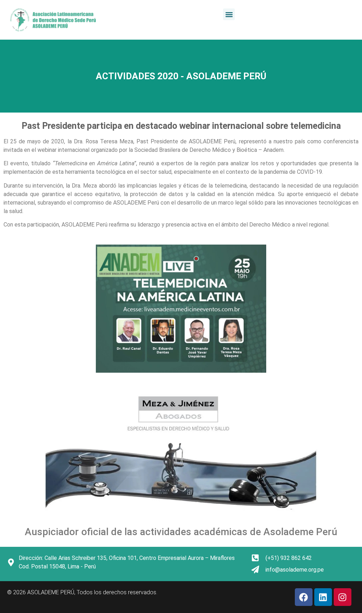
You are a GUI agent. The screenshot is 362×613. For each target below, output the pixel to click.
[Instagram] (342, 597)
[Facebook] (304, 597)
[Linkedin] (323, 597)
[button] (229, 14)
